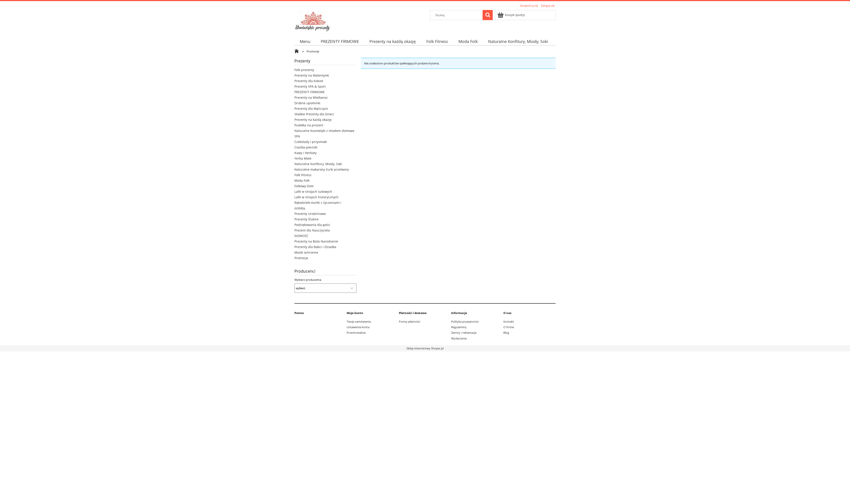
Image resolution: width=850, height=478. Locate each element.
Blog (506, 333)
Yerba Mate (302, 158)
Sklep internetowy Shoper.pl (425, 348)
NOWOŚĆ (301, 236)
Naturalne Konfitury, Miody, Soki (318, 164)
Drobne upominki (307, 103)
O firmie (508, 327)
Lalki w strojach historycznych (316, 197)
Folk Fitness (302, 175)
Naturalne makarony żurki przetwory (321, 169)
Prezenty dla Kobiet (308, 81)
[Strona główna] (312, 20)
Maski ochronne (306, 252)
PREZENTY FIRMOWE (309, 92)
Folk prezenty (304, 70)
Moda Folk (301, 180)
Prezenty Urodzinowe (310, 214)
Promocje (301, 258)
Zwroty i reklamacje (464, 333)
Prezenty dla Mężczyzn (311, 108)
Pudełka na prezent (308, 125)
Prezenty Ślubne (306, 219)
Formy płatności (409, 322)
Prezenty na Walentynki (311, 75)
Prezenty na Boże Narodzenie (316, 241)
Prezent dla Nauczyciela (312, 230)
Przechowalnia (356, 333)
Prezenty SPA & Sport (310, 86)
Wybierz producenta (307, 279)
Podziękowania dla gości (312, 225)
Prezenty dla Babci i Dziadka (315, 247)
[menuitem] (304, 41)
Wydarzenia (459, 338)
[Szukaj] (488, 15)
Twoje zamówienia (359, 322)
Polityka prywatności (465, 322)
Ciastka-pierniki (305, 147)
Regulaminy (459, 327)
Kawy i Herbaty (305, 153)
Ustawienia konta (358, 327)
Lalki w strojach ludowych (313, 191)
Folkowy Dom (304, 186)
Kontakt (508, 322)
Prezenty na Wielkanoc (311, 97)
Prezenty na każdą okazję (313, 120)
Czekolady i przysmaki (310, 142)
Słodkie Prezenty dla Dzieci (314, 114)
